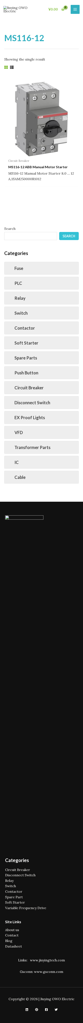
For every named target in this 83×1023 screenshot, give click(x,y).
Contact (12, 935)
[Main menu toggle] (75, 9)
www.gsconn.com (48, 971)
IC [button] (16, 462)
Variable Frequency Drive (25, 908)
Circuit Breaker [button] (29, 387)
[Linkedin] (26, 1009)
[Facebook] (46, 1009)
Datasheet (13, 946)
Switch (10, 886)
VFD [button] (18, 432)
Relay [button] (20, 298)
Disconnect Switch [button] (32, 402)
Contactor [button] (24, 327)
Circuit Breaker (17, 870)
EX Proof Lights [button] (29, 417)
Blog (8, 941)
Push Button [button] (26, 372)
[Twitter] (56, 1009)
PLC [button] (18, 283)
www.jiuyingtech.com (47, 960)
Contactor (13, 891)
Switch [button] (21, 313)
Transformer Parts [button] (32, 447)
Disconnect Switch (20, 875)
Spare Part (14, 897)
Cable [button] (20, 477)
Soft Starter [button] (26, 342)
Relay (9, 880)
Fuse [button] (18, 268)
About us (12, 930)
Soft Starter (15, 902)
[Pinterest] (36, 1009)
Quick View (41, 152)
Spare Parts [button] (25, 357)
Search (10, 228)
